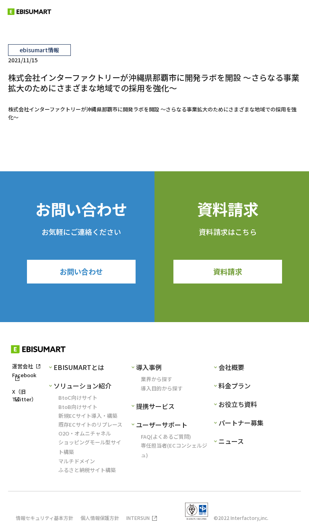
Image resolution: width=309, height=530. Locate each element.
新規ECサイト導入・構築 (87, 415)
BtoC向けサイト (77, 397)
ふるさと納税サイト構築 (87, 470)
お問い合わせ (81, 271)
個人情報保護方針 (99, 517)
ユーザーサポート (161, 424)
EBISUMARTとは (79, 367)
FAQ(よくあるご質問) (166, 436)
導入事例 (149, 367)
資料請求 (227, 271)
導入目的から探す (162, 388)
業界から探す (156, 379)
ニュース (231, 441)
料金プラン (234, 385)
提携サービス (155, 406)
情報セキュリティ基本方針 (44, 517)
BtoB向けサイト (77, 407)
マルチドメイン (76, 461)
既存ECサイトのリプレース (90, 424)
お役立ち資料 (237, 404)
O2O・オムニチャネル (84, 433)
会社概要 (231, 367)
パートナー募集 (241, 422)
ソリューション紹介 (82, 385)
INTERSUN (138, 517)
